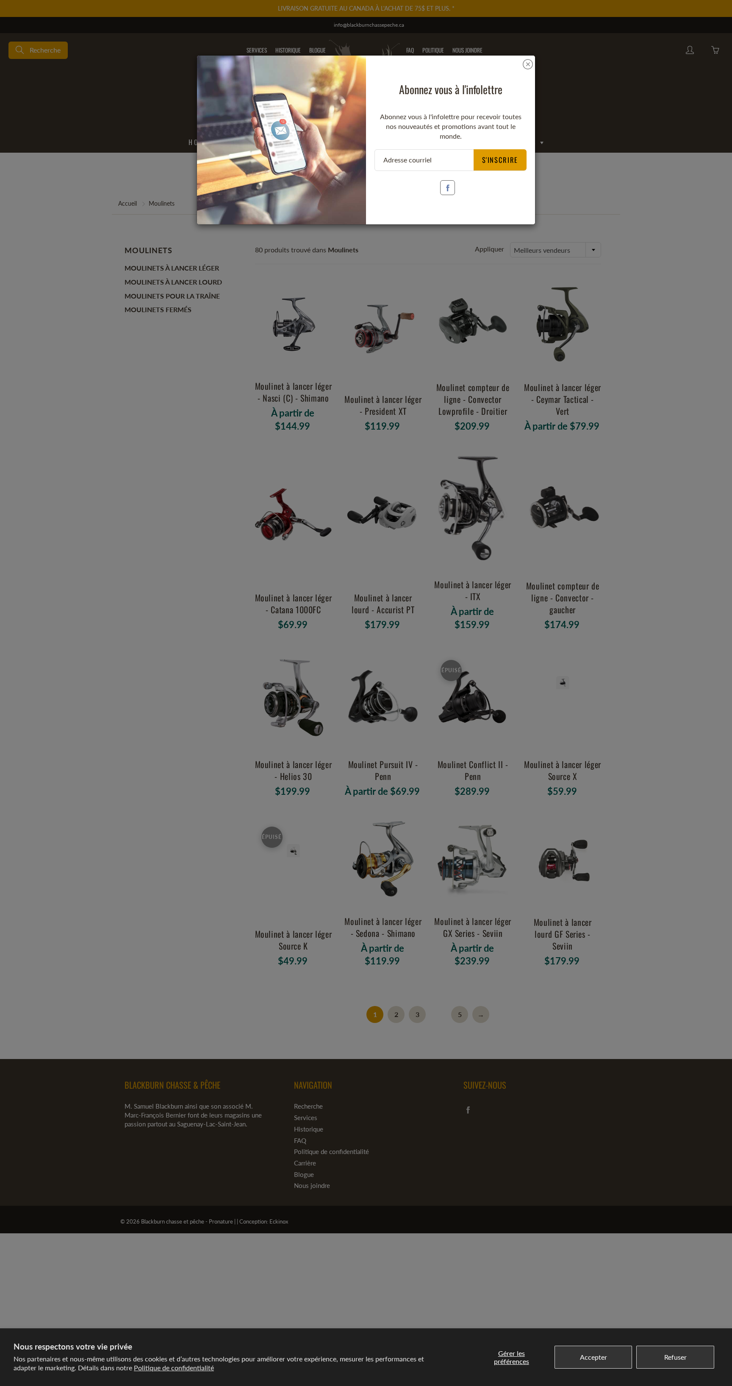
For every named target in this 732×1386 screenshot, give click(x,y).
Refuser (675, 1357)
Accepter (593, 1357)
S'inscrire (500, 159)
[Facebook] (447, 187)
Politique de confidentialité (174, 1368)
